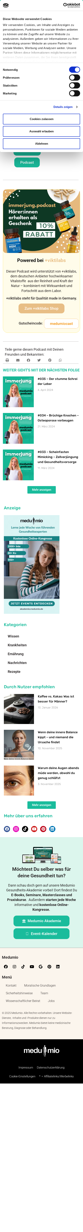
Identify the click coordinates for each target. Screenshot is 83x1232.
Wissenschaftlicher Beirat (23, 1001)
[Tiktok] (25, 829)
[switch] (74, 77)
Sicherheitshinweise (19, 993)
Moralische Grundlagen (40, 985)
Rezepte (14, 672)
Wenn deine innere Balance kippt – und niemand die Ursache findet (58, 737)
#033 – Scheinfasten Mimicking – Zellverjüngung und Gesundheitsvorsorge (58, 457)
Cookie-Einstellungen (22, 1076)
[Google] (40, 967)
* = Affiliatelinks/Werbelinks (56, 1076)
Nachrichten (17, 663)
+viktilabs (55, 260)
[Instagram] (16, 829)
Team (44, 993)
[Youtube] (34, 829)
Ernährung (16, 654)
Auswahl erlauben (41, 131)
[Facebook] (7, 829)
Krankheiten (17, 645)
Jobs (51, 1001)
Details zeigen (63, 106)
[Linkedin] (52, 829)
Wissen (13, 636)
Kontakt (11, 985)
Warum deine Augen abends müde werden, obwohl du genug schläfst (58, 773)
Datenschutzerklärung (50, 1067)
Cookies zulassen (41, 119)
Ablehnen (41, 143)
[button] (61, 324)
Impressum (26, 1067)
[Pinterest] (43, 829)
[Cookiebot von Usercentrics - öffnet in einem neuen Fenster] (63, 5)
